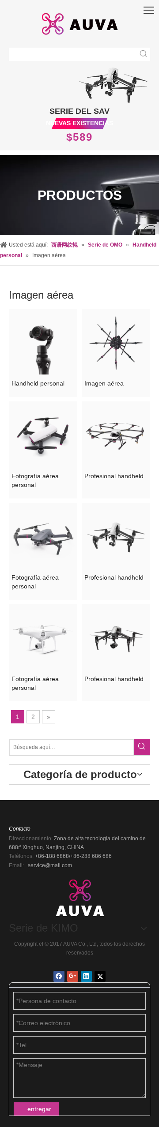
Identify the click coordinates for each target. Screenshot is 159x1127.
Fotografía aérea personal (35, 480)
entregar (39, 1108)
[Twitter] (100, 976)
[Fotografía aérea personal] (43, 434)
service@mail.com (50, 865)
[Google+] (72, 976)
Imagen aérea (104, 383)
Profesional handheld (114, 475)
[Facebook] (58, 976)
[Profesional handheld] (116, 434)
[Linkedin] (86, 976)
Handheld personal (37, 383)
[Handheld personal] (43, 342)
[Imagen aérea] (116, 342)
